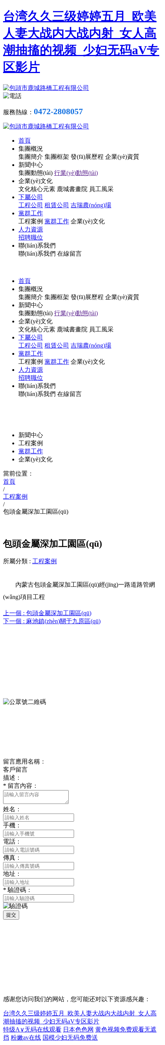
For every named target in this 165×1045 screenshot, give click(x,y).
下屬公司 (30, 197)
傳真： (12, 857)
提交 (11, 915)
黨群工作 (30, 213)
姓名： (12, 809)
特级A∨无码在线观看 (32, 1029)
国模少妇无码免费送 (70, 1037)
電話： (12, 841)
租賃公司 (57, 205)
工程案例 (44, 561)
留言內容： (20, 785)
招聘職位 (30, 237)
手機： (12, 825)
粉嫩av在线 (26, 1037)
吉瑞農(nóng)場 (91, 205)
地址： (12, 873)
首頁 (24, 140)
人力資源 (30, 229)
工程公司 (30, 205)
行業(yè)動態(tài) (76, 173)
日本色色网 (78, 1029)
